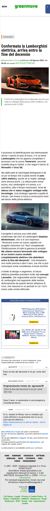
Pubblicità (15, 499)
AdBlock (25, 499)
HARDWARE (16, 455)
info (37, 362)
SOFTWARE (40, 455)
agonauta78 (12, 367)
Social (24, 501)
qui (32, 448)
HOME (7, 455)
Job (30, 501)
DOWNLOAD (11, 458)
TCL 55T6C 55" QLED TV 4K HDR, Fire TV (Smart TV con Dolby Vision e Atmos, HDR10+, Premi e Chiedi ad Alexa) (34, 333)
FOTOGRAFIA (30, 458)
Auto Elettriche (25, 63)
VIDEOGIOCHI (28, 455)
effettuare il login (12, 432)
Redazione (35, 499)
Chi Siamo (8, 496)
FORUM (17, 461)
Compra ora (34, 322)
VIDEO (40, 458)
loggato (22, 438)
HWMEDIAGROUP (29, 461)
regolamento (34, 442)
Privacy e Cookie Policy (32, 496)
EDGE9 (20, 458)
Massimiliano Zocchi (15, 381)
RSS (18, 501)
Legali (17, 496)
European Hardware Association (23, 490)
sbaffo (10, 410)
